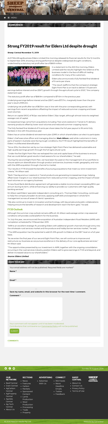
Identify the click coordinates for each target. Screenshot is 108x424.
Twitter (59, 391)
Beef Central (11, 383)
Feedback (60, 394)
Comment (15, 295)
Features (27, 383)
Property (26, 412)
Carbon (26, 386)
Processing (28, 407)
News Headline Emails (60, 386)
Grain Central (12, 386)
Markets (26, 389)
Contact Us (77, 386)
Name (13, 271)
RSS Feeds (60, 381)
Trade (25, 410)
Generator (99, 422)
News (25, 381)
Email (13, 280)
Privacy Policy (78, 388)
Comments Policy (49, 326)
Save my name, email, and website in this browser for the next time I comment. (48, 292)
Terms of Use (78, 391)
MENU (13, 18)
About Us (10, 409)
